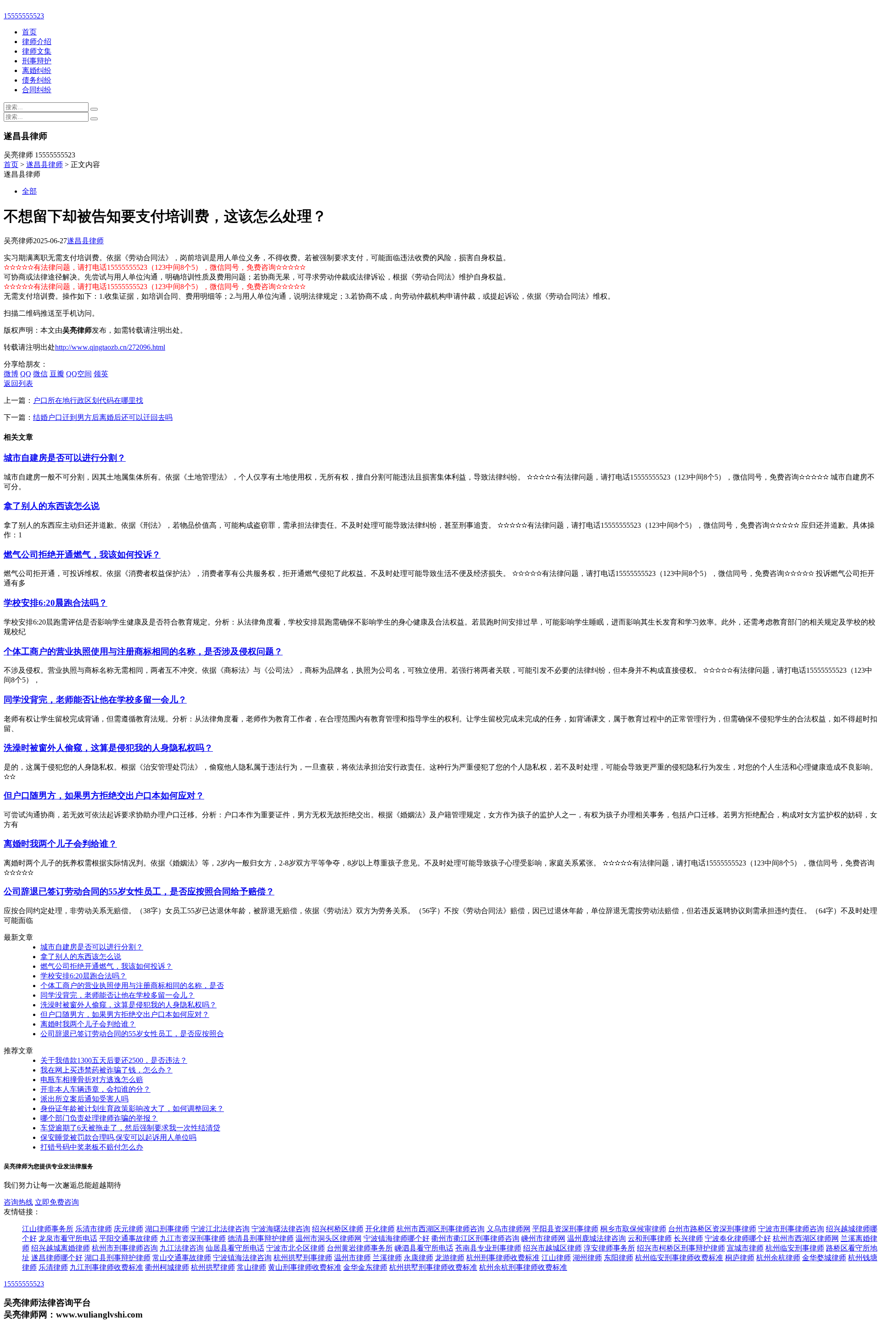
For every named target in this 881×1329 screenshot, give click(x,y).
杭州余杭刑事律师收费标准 (523, 1267)
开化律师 (380, 1229)
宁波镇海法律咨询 (242, 1258)
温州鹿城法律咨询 (596, 1238)
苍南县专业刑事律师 (488, 1248)
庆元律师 (128, 1229)
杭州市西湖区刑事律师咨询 (440, 1229)
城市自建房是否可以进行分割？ (65, 458)
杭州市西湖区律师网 (806, 1238)
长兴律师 (688, 1238)
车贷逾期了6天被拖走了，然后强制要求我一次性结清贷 (130, 1128)
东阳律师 (618, 1258)
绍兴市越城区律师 (552, 1248)
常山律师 (251, 1267)
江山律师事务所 (47, 1229)
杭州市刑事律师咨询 (125, 1248)
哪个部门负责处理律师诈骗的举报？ (99, 1118)
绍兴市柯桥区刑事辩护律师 (681, 1248)
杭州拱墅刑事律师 (302, 1258)
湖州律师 (587, 1258)
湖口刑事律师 (167, 1229)
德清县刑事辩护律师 (261, 1238)
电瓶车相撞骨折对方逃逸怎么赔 (91, 1079)
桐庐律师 (739, 1258)
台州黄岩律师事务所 (360, 1248)
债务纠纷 (36, 80)
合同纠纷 (36, 90)
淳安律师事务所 (609, 1248)
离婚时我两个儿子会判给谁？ (60, 844)
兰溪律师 (387, 1258)
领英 (101, 374)
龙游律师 (449, 1258)
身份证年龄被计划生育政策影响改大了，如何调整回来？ (132, 1108)
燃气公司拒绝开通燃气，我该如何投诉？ (82, 554)
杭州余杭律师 (778, 1258)
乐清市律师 (93, 1229)
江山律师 (556, 1258)
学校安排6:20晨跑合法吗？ (55, 603)
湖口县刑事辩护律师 (117, 1258)
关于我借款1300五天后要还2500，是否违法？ (113, 1060)
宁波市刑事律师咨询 (791, 1229)
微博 (11, 374)
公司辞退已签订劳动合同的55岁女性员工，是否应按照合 (132, 1034)
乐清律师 (53, 1267)
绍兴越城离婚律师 (60, 1248)
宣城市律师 (745, 1248)
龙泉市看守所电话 (68, 1238)
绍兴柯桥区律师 (337, 1229)
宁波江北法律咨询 (220, 1229)
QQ (25, 374)
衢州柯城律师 (167, 1267)
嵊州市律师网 (543, 1238)
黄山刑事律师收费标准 (304, 1267)
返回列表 (18, 383)
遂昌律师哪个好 (57, 1258)
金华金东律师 (365, 1267)
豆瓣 (57, 374)
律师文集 (36, 51)
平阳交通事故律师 (128, 1238)
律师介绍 (36, 41)
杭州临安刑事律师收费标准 (679, 1258)
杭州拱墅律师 (213, 1267)
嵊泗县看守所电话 (424, 1248)
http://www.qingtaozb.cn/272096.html (110, 347)
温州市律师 (352, 1258)
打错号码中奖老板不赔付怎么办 (91, 1147)
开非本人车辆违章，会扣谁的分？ (95, 1089)
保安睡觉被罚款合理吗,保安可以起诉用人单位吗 (118, 1137)
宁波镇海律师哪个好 (396, 1238)
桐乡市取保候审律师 (633, 1229)
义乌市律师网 (508, 1229)
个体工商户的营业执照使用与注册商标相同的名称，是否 (132, 985)
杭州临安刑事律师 (794, 1248)
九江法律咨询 (182, 1248)
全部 (29, 191)
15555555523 (24, 16)
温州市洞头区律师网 (329, 1238)
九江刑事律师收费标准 (106, 1267)
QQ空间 (79, 374)
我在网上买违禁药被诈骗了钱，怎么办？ (106, 1070)
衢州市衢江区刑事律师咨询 (475, 1238)
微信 (40, 374)
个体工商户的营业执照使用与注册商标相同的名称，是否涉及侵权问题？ (143, 651)
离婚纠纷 (36, 70)
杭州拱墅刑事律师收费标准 (433, 1267)
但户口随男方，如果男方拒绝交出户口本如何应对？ (104, 795)
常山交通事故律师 (181, 1258)
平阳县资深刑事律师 (565, 1229)
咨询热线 (18, 1202)
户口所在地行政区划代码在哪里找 (88, 400)
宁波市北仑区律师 (295, 1248)
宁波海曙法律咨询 (280, 1229)
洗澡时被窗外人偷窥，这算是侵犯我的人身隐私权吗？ (108, 748)
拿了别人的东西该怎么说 (52, 506)
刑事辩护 (36, 61)
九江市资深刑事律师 (193, 1238)
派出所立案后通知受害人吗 (84, 1099)
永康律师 (418, 1258)
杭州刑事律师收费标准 (503, 1258)
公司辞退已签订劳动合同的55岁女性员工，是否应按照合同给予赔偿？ (139, 891)
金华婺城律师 (824, 1258)
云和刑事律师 (650, 1238)
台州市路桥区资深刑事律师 (712, 1229)
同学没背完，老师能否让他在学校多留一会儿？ (95, 699)
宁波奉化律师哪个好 (738, 1238)
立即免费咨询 (57, 1202)
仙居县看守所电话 (235, 1248)
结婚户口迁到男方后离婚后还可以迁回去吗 (103, 417)
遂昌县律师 (44, 164)
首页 (29, 32)
